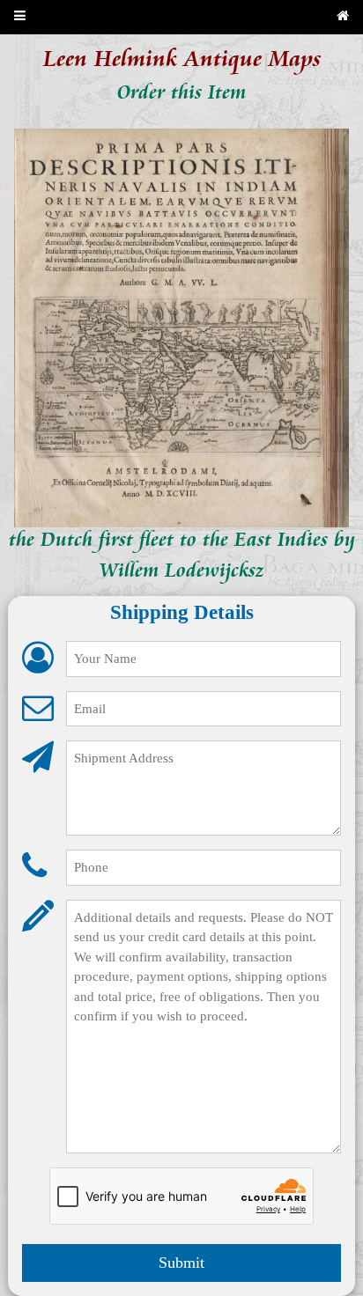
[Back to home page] (342, 17)
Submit (181, 1262)
